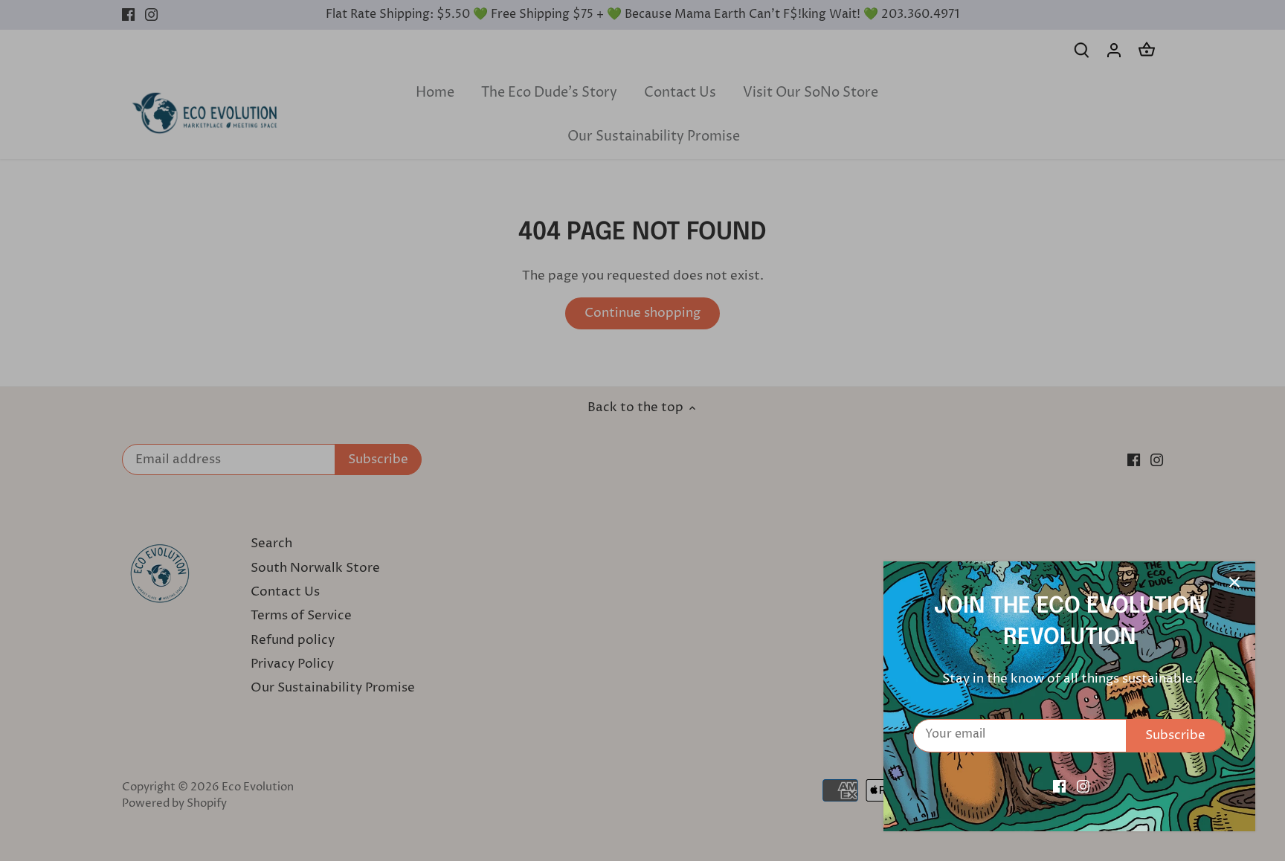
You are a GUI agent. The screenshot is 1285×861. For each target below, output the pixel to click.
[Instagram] (1083, 787)
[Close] (1234, 582)
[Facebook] (1059, 787)
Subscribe (1175, 735)
